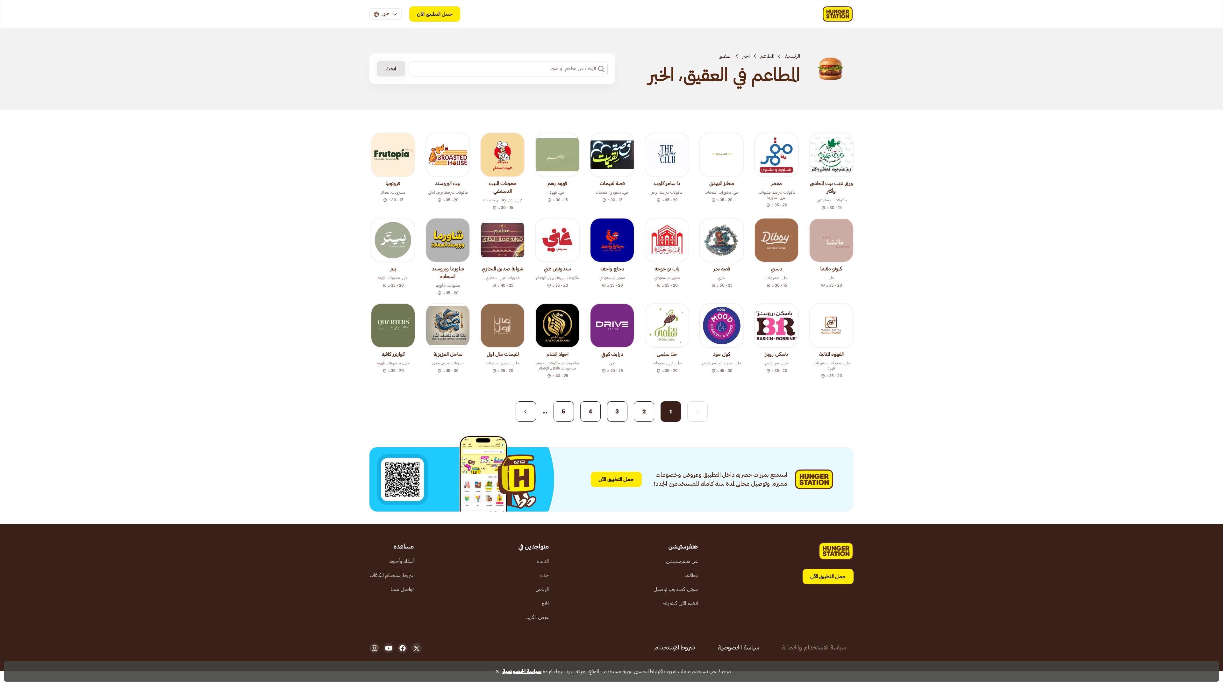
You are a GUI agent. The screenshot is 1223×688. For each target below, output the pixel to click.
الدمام (542, 561)
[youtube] (388, 648)
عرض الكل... (537, 617)
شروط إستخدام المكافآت (391, 575)
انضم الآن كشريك (680, 603)
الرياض (542, 589)
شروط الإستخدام (674, 647)
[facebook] (402, 648)
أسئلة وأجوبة (402, 561)
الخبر (746, 56)
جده (544, 575)
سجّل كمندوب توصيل (676, 589)
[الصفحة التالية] (526, 411)
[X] (416, 648)
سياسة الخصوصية (738, 647)
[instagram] (374, 648)
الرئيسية (792, 56)
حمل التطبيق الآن (435, 14)
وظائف (691, 575)
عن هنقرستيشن (682, 561)
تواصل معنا (402, 589)
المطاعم (767, 56)
